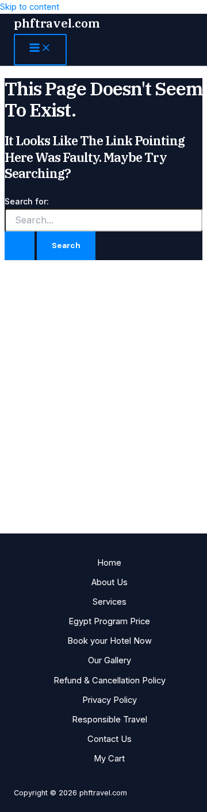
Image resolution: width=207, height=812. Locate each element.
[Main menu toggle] (40, 49)
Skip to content (29, 7)
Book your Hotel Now (109, 641)
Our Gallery (109, 660)
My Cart (109, 758)
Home (109, 563)
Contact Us (109, 739)
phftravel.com (57, 23)
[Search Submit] (19, 245)
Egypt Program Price (109, 621)
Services (109, 602)
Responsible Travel (109, 719)
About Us (109, 582)
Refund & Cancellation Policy (109, 680)
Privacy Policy (109, 700)
